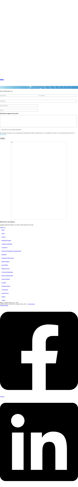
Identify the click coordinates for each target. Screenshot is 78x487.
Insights (3, 296)
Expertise (4, 282)
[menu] (39, 77)
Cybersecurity (5, 289)
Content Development (7, 244)
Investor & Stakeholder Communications (11, 251)
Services (4, 237)
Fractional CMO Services (8, 258)
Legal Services (5, 293)
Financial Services (6, 286)
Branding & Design (6, 240)
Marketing (4, 254)
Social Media (5, 265)
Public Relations (5, 261)
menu (2, 80)
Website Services (6, 268)
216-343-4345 (31, 304)
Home (3, 230)
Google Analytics (6, 279)
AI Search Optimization (7, 272)
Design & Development (7, 275)
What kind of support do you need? (9, 113)
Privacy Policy (3, 134)
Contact (3, 300)
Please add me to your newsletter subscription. (12, 129)
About (3, 233)
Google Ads (4, 247)
